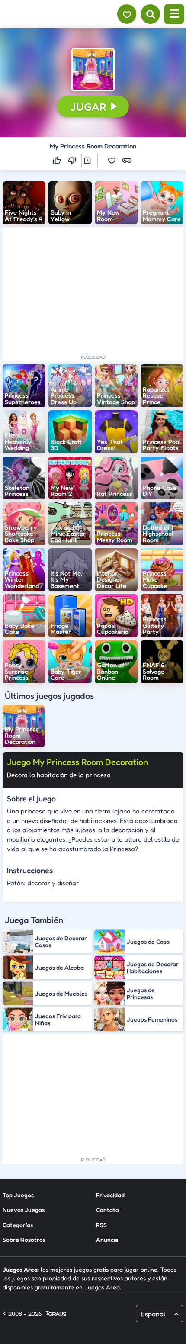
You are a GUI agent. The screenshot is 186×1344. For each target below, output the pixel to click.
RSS (101, 1224)
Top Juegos (18, 1195)
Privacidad (110, 1195)
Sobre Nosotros (24, 1239)
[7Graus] (56, 1314)
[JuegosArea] (53, 14)
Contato (107, 1209)
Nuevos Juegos (24, 1209)
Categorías (18, 1224)
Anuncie (107, 1239)
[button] (93, 69)
